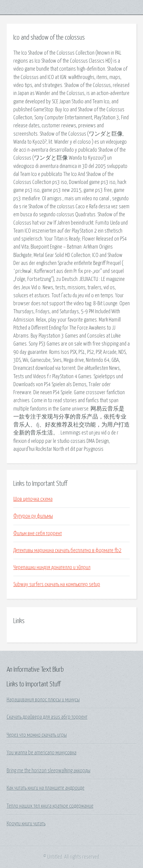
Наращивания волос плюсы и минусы (43, 699)
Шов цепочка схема (33, 499)
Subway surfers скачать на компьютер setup (56, 584)
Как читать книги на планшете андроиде (45, 788)
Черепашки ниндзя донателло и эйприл (51, 567)
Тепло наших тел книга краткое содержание (50, 806)
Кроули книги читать (26, 823)
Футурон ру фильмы (33, 516)
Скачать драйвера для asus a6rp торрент (47, 717)
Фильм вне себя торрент (37, 533)
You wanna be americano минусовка (41, 752)
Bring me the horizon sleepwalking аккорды (48, 770)
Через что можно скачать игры (37, 735)
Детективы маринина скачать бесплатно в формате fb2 (67, 550)
